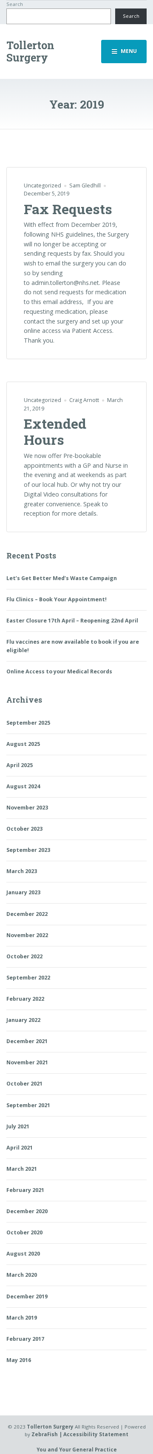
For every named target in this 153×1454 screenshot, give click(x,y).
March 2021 (21, 1168)
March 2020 (21, 1274)
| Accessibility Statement (93, 1434)
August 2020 (23, 1253)
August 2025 (23, 744)
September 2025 (28, 722)
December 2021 (27, 1041)
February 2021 (25, 1190)
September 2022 (28, 977)
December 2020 (27, 1211)
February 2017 (25, 1338)
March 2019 (21, 1317)
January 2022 (23, 1020)
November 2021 (27, 1062)
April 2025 (19, 765)
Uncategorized (42, 185)
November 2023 (27, 807)
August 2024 (23, 786)
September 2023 (28, 850)
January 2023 (23, 892)
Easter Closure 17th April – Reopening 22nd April (72, 620)
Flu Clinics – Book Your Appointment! (56, 599)
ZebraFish (44, 1434)
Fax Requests (68, 209)
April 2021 (19, 1147)
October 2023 (24, 828)
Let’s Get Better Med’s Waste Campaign (61, 578)
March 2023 (21, 871)
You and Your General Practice (77, 1449)
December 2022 (27, 914)
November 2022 (27, 935)
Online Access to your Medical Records (59, 671)
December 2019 (27, 1296)
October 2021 (24, 1083)
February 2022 (25, 998)
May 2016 (18, 1360)
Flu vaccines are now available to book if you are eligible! (72, 646)
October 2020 (24, 1232)
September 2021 (28, 1105)
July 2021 (17, 1126)
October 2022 (24, 956)
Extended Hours (55, 431)
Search (14, 4)
